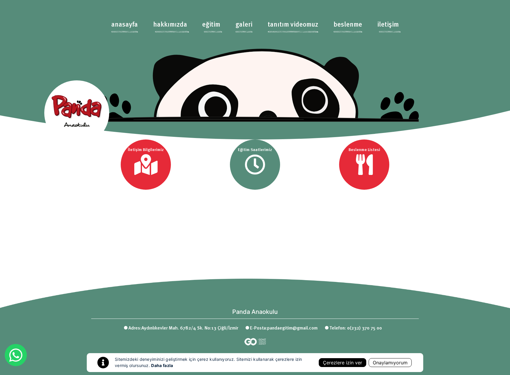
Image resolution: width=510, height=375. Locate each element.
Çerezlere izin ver (342, 363)
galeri (244, 25)
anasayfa (124, 25)
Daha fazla (162, 365)
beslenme (348, 25)
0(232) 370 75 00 (364, 328)
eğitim (211, 25)
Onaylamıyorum (390, 363)
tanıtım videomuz (293, 25)
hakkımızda (170, 25)
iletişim (388, 25)
